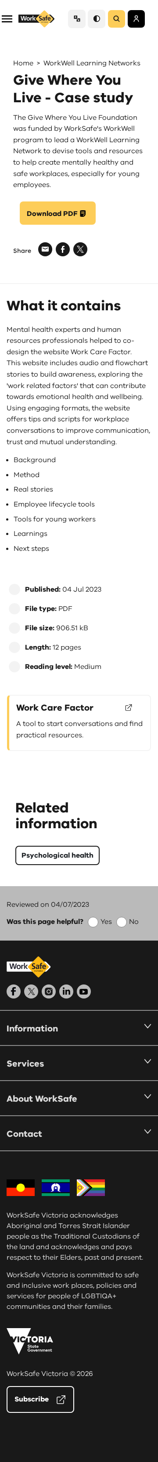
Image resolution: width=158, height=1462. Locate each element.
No (134, 922)
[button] (7, 18)
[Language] (77, 18)
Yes (106, 922)
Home (23, 63)
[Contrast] (96, 18)
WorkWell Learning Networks (91, 63)
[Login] (136, 19)
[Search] (116, 19)
